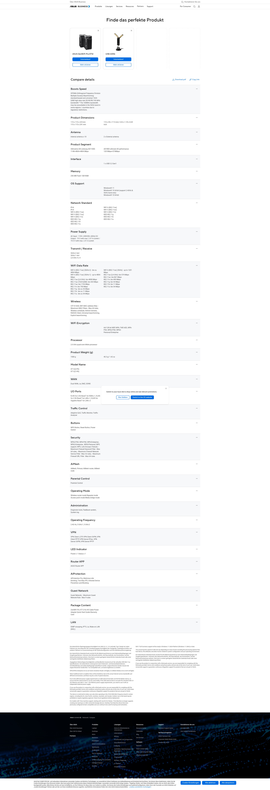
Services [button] (119, 6)
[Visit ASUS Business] (76, 717)
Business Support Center (165, 728)
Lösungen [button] (109, 6)
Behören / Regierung (120, 760)
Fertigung (117, 746)
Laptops (94, 728)
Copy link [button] (195, 79)
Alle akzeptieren (228, 783)
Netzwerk (95, 756)
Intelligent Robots (97, 763)
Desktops (95, 731)
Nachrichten (140, 737)
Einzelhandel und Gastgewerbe (123, 739)
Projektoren (95, 741)
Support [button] (150, 6)
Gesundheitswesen (120, 742)
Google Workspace (120, 766)
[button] (194, 6)
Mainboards (95, 747)
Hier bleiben (123, 397)
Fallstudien (139, 731)
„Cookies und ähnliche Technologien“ (140, 787)
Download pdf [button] (180, 79)
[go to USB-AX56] (118, 42)
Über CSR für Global (76, 731)
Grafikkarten (95, 750)
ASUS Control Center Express (144, 752)
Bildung (116, 736)
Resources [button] (130, 6)
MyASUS (138, 745)
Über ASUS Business (78, 2)
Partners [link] (140, 6)
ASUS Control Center (142, 749)
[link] (85, 65)
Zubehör (94, 766)
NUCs (93, 734)
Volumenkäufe (185, 728)
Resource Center (141, 728)
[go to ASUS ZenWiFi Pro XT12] (85, 42)
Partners (73, 736)
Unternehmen (118, 733)
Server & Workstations (98, 744)
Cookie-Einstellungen (190, 783)
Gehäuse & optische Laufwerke (101, 759)
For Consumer (185, 6)
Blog (137, 734)
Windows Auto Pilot (142, 755)
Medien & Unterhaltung (121, 754)
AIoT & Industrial (97, 753)
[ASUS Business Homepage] (80, 6)
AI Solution (117, 763)
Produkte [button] (98, 6)
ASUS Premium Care (164, 736)
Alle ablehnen (210, 783)
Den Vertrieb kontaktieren (188, 731)
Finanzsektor (118, 757)
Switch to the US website (142, 397)
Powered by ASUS (163, 742)
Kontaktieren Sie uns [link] (192, 2)
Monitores (95, 737)
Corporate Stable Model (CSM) (167, 739)
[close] (166, 388)
